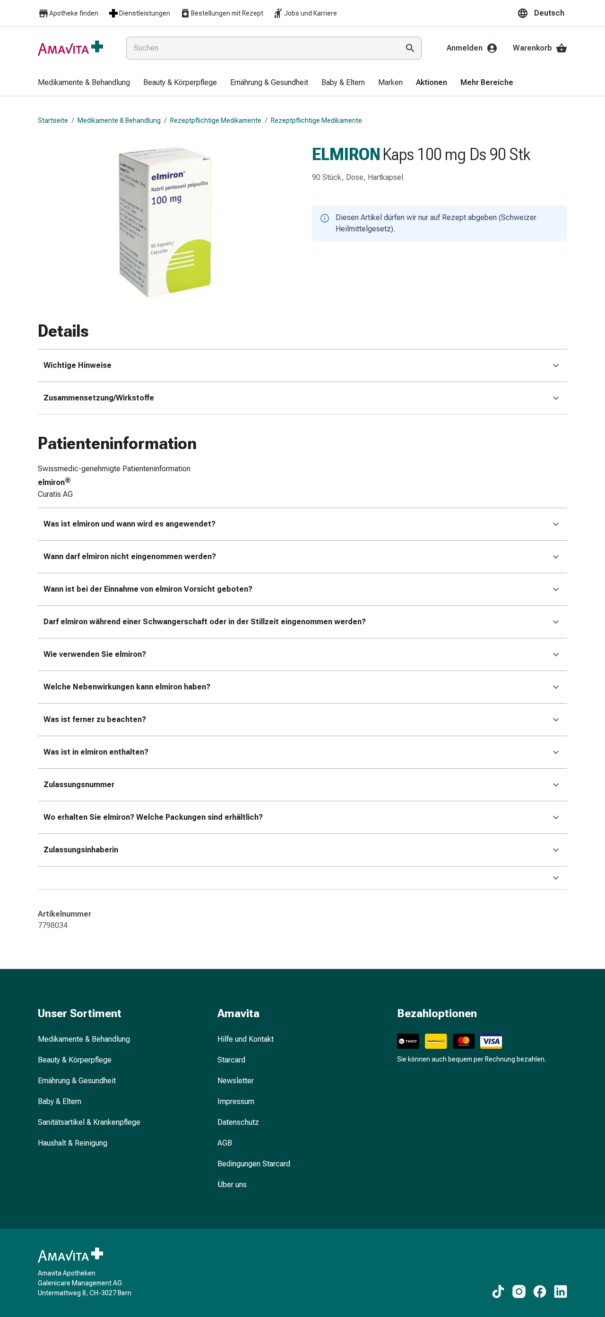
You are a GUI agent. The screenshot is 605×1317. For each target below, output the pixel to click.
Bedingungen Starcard (253, 1163)
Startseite (53, 120)
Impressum (235, 1101)
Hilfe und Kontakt (245, 1039)
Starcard (231, 1059)
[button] (542, 13)
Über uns (232, 1184)
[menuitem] (84, 83)
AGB (224, 1143)
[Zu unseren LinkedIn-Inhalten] (560, 1291)
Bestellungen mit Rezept (227, 13)
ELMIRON (346, 154)
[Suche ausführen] (410, 48)
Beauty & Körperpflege (75, 1059)
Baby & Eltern (59, 1101)
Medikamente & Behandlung (119, 120)
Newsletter (235, 1080)
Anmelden (465, 47)
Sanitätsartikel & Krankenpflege (89, 1122)
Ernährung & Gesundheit (77, 1080)
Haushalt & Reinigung (72, 1143)
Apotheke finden (73, 13)
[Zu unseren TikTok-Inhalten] (498, 1291)
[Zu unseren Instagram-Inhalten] (519, 1291)
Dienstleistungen (144, 13)
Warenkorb (532, 47)
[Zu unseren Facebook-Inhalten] (539, 1291)
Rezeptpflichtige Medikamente (215, 120)
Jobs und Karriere (310, 13)
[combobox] (260, 48)
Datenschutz (238, 1122)
